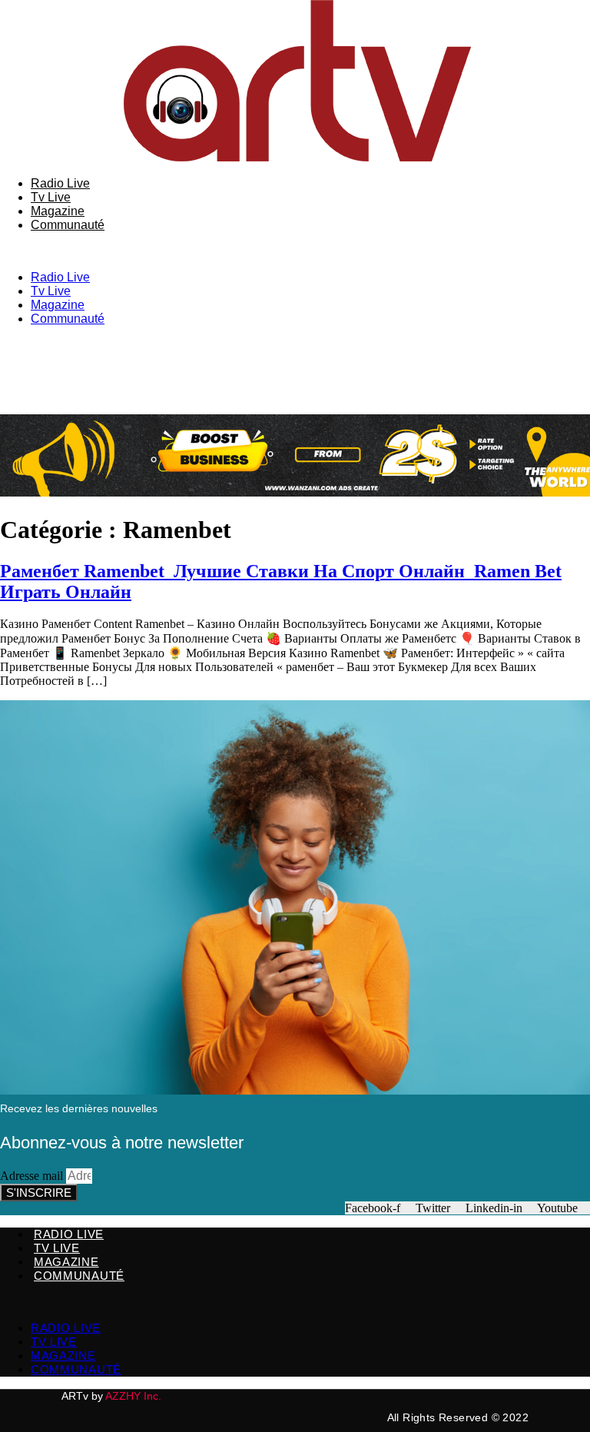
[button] (295, 251)
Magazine (58, 211)
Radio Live (60, 183)
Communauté (67, 224)
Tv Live (51, 197)
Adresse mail (33, 1175)
